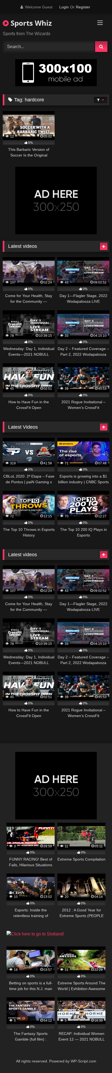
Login (64, 7)
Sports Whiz (30, 23)
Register (83, 7)
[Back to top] (95, 1057)
